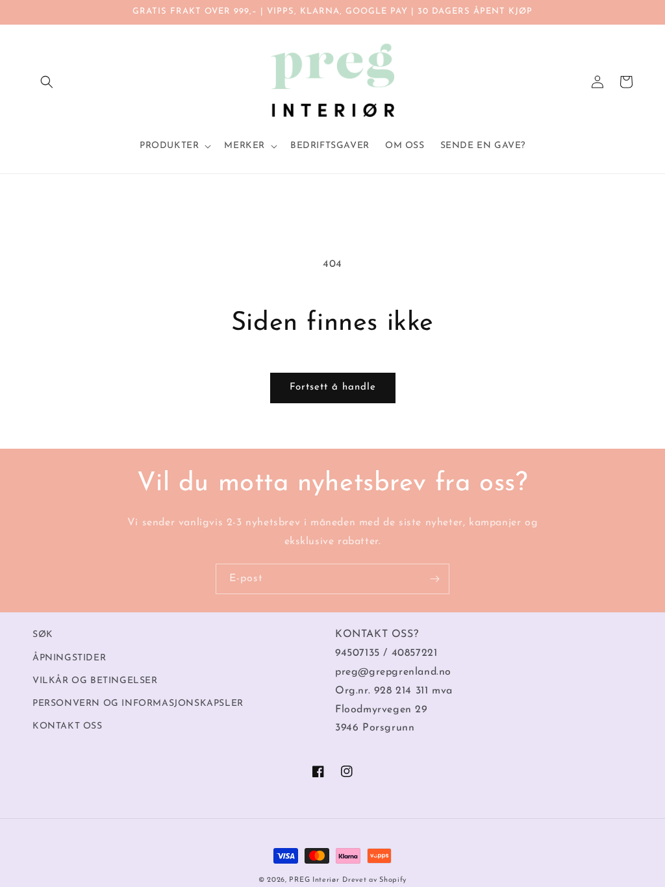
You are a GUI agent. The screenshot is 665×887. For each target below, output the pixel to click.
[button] (46, 82)
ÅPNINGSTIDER (69, 658)
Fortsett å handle (333, 387)
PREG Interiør (314, 880)
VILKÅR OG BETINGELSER (95, 681)
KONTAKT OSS (67, 726)
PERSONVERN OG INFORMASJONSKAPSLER (138, 703)
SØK (42, 635)
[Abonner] (434, 579)
